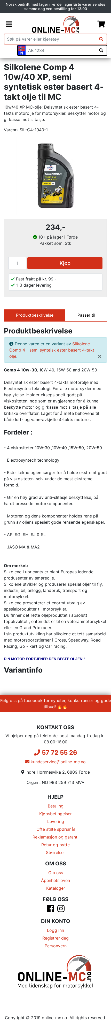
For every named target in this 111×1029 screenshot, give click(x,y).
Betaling (56, 806)
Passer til (86, 315)
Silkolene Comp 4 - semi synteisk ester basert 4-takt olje (51, 350)
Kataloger (55, 888)
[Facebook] (50, 910)
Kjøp (65, 263)
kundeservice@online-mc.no (57, 761)
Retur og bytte (55, 844)
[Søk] (101, 39)
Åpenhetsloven (55, 880)
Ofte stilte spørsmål (55, 829)
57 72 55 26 (58, 752)
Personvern (56, 945)
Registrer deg (55, 938)
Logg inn (55, 930)
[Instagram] (61, 910)
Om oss (55, 872)
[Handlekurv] (101, 24)
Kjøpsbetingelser (55, 813)
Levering (55, 821)
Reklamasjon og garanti (55, 837)
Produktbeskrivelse (34, 315)
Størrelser (55, 852)
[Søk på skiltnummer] (101, 50)
